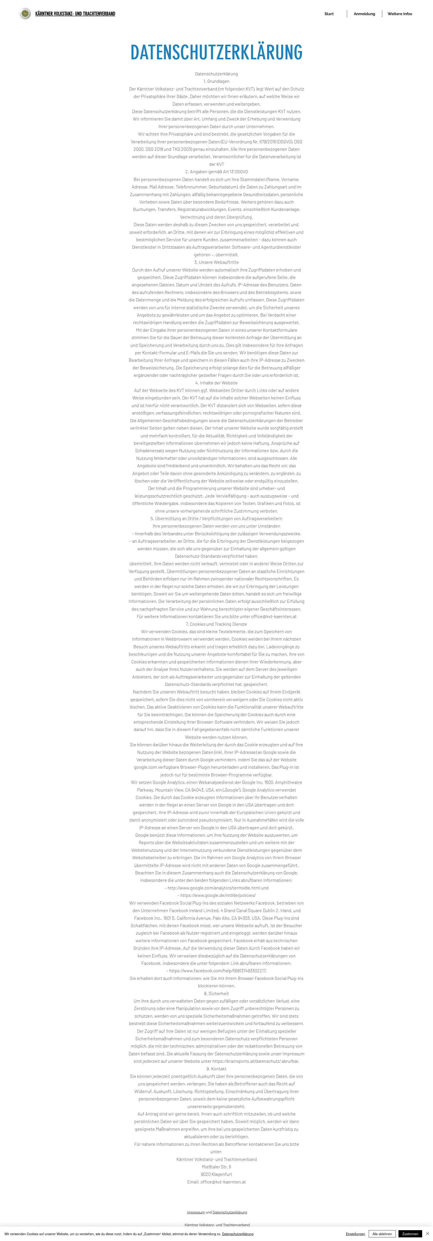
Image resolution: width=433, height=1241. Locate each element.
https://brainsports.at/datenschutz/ (246, 1061)
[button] (399, 13)
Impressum (196, 1212)
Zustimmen (410, 1234)
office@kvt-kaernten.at (274, 616)
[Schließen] (427, 1233)
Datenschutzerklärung (230, 1212)
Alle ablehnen (382, 1234)
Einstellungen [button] (355, 1234)
